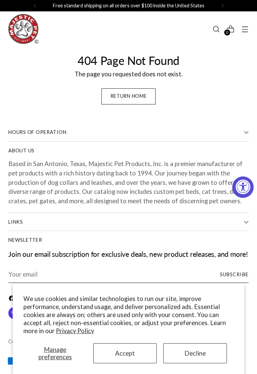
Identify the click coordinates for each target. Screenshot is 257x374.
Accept (125, 353)
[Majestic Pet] (23, 29)
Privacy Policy (75, 330)
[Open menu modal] (245, 29)
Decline (195, 353)
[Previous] (34, 5)
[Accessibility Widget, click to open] (243, 187)
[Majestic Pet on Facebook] (12, 299)
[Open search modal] (216, 29)
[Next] (222, 5)
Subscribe (234, 274)
